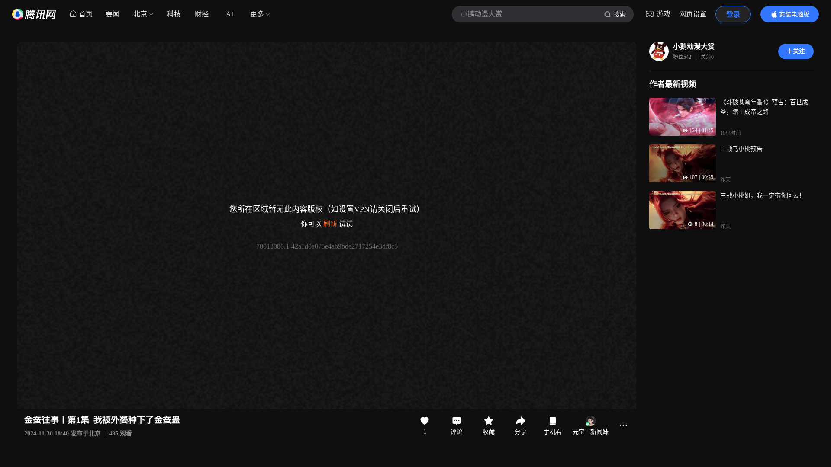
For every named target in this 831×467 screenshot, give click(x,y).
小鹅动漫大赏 (694, 46)
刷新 (330, 223)
